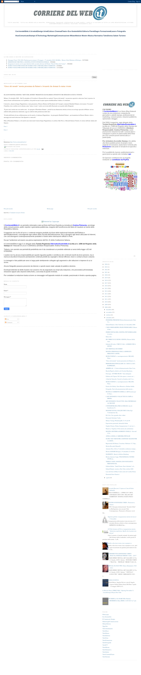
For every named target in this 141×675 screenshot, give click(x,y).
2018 (106, 280)
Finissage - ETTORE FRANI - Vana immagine (118, 374)
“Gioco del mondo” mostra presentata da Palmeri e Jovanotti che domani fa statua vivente (37, 86)
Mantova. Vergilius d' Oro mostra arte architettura (119, 429)
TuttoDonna (105, 633)
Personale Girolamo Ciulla (113, 418)
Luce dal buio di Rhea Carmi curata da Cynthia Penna (121, 472)
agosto (108, 478)
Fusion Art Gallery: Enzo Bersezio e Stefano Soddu (120, 386)
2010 (106, 302)
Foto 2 (5, 130)
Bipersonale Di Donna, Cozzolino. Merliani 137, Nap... (121, 443)
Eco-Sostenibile (106, 617)
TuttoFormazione (107, 640)
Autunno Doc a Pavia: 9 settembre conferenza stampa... (121, 449)
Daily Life (108, 337)
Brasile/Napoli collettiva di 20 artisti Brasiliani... (119, 371)
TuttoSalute (105, 652)
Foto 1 (5, 126)
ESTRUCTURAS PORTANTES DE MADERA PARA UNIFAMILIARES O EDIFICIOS (31, 66)
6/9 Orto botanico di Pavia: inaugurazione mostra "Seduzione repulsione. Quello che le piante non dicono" (122, 531)
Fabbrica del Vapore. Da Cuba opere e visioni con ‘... (120, 376)
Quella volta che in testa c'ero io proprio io (120, 543)
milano (11, 150)
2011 (106, 299)
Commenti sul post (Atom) (17, 213)
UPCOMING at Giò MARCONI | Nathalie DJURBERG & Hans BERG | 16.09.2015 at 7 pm (122, 600)
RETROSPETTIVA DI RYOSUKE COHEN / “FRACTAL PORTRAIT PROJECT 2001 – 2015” (122, 555)
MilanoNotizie (106, 624)
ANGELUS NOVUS (113, 580)
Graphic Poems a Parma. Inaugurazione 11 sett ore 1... (121, 426)
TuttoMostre (105, 647)
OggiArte (105, 626)
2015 (106, 288)
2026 (106, 264)
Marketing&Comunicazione (110, 621)
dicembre (109, 309)
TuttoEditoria (106, 635)
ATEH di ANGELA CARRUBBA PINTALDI (118, 436)
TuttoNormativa (106, 650)
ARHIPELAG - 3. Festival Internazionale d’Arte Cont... (121, 368)
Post (7, 319)
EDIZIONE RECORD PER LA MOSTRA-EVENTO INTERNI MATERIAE (28, 62)
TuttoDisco (105, 631)
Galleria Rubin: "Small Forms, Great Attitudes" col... (120, 466)
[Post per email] (42, 149)
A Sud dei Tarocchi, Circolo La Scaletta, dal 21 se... (120, 379)
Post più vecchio (92, 209)
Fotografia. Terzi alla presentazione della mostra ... (120, 389)
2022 (106, 269)
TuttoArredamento (107, 628)
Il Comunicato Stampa (108, 619)
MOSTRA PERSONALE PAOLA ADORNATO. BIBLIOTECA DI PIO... (119, 352)
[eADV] (134, 256)
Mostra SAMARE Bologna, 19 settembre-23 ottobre (120, 451)
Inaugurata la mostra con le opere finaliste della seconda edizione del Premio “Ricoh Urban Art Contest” (37, 64)
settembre (109, 318)
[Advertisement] (41, 39)
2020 (106, 275)
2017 (106, 283)
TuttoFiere (105, 638)
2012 (106, 296)
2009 (106, 304)
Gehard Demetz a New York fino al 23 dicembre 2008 (120, 325)
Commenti (9, 322)
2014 (106, 291)
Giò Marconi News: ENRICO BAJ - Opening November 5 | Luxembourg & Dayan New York (117, 591)
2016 (106, 286)
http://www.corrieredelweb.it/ (18, 142)
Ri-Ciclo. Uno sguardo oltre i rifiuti (115, 415)
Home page (50, 209)
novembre (109, 312)
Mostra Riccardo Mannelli (113, 446)
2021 (106, 272)
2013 (106, 294)
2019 (106, 278)
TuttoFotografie (106, 643)
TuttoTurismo (106, 657)
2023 (106, 267)
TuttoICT (105, 645)
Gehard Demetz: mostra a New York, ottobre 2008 (119, 469)
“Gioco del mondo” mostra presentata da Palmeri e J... (121, 361)
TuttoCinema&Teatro (108, 654)
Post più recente (8, 209)
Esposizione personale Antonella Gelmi (117, 423)
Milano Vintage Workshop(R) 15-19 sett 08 (118, 421)
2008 (106, 307)
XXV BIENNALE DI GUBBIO (114, 349)
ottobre (108, 315)
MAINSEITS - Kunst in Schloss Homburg (117, 454)
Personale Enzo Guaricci (112, 474)
